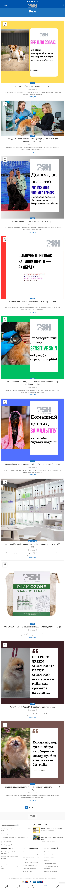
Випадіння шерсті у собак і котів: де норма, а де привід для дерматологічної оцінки (32, 140)
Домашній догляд (49, 857)
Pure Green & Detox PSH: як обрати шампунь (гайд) (33, 707)
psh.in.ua (32, 89)
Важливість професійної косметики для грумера (10, 852)
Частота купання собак (7, 864)
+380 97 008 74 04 (8, 842)
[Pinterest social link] (35, 1)
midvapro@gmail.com (8, 845)
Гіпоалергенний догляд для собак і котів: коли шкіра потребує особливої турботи (32, 382)
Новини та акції (32, 541)
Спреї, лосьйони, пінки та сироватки (51, 867)
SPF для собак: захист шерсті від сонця (32, 86)
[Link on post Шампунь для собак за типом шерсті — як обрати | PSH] (32, 267)
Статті (32, 83)
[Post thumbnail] (36, 830)
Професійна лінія (49, 852)
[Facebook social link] (27, 1)
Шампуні (46, 860)
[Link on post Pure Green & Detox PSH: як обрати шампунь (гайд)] (32, 672)
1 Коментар (51, 830)
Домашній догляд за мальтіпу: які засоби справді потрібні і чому (32, 464)
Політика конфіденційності (30, 865)
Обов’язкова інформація (29, 868)
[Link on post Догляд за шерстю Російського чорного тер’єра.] (32, 187)
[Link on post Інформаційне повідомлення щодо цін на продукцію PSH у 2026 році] (32, 510)
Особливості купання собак (8, 861)
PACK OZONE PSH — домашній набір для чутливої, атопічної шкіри (32, 627)
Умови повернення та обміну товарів (31, 858)
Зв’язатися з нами (27, 871)
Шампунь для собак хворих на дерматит (9, 857)
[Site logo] (32, 5)
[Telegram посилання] (37, 1)
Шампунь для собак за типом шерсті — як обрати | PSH (32, 301)
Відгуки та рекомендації (50, 871)
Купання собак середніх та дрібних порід (10, 867)
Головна (30, 15)
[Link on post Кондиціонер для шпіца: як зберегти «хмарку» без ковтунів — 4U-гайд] (32, 752)
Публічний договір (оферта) (30, 862)
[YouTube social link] (32, 1)
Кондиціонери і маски (50, 863)
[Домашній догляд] (32, 816)
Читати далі (32, 96)
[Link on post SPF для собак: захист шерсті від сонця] (32, 52)
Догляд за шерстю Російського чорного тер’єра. (32, 221)
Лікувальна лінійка (49, 854)
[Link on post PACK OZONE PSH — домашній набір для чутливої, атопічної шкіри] (32, 592)
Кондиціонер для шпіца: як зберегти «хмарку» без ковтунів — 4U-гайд (32, 788)
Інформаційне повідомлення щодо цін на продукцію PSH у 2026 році (32, 545)
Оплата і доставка (27, 852)
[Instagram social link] (30, 1)
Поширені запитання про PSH (31, 854)
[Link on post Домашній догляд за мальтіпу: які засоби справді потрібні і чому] (32, 430)
